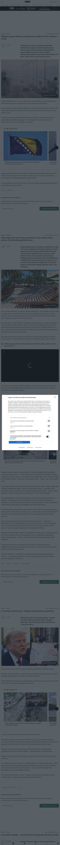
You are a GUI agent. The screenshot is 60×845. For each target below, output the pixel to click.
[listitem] (30, 417)
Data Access (30, 447)
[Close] (55, 397)
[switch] (48, 421)
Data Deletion (22, 447)
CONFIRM (19, 442)
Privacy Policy (38, 447)
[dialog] (30, 422)
